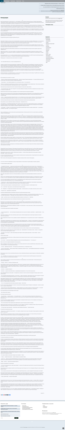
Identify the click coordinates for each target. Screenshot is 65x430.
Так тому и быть (48, 59)
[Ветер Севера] (3, 2)
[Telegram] (31, 421)
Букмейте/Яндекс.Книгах (57, 5)
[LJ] (32, 421)
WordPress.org (45, 406)
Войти (44, 405)
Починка (47, 42)
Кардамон (47, 50)
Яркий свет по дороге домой (50, 43)
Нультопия (24, 405)
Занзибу (47, 51)
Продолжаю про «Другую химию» (28, 409)
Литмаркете (48, 5)
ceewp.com (43, 427)
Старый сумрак (48, 38)
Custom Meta (45, 407)
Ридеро (63, 5)
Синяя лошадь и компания (50, 58)
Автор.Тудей (52, 5)
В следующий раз (48, 47)
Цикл (46, 62)
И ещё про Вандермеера (26, 408)
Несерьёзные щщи (26, 406)
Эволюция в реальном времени (27, 407)
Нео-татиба (2, 411)
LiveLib (63, 8)
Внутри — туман (48, 54)
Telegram (63, 3)
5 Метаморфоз (48, 55)
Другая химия (48, 39)
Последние (47, 46)
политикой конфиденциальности (50, 22)
